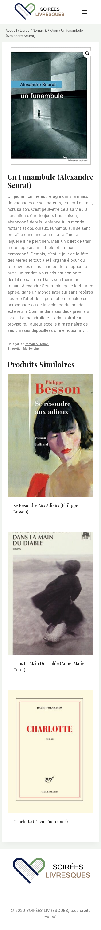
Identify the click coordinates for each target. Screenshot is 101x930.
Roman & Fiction (37, 344)
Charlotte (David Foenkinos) (40, 821)
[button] (87, 53)
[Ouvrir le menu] (86, 12)
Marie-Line (31, 348)
